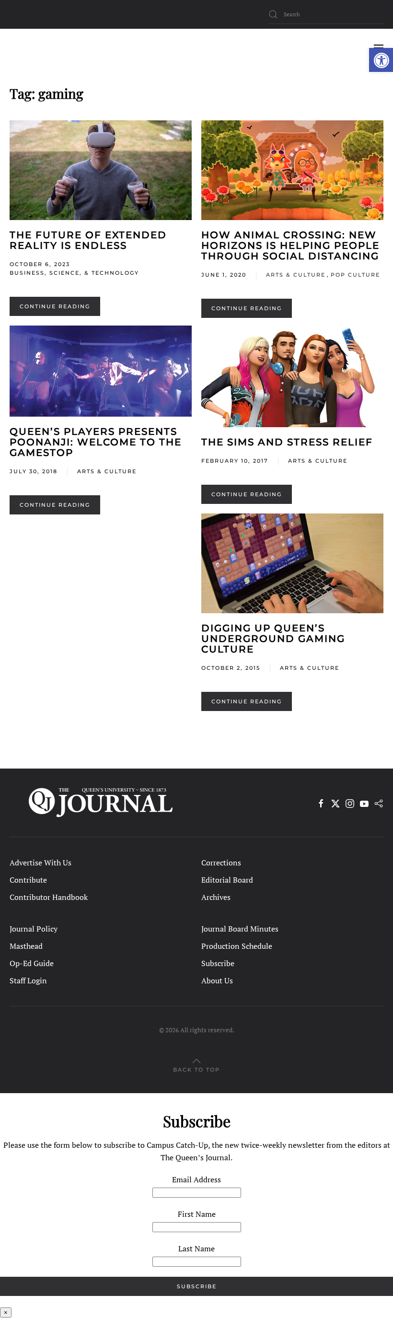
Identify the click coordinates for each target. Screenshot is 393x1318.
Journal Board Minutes (239, 928)
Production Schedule (236, 946)
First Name (197, 1214)
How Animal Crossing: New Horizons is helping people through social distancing (290, 245)
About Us (217, 980)
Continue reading (55, 306)
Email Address (196, 1179)
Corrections (221, 862)
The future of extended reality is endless (88, 240)
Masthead (26, 946)
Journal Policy (34, 928)
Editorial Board (227, 880)
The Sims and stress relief (287, 442)
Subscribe (217, 963)
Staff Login (28, 980)
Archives (216, 897)
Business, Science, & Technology (74, 272)
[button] (381, 60)
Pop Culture (355, 274)
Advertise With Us (40, 862)
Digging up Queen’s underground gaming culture (273, 638)
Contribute (28, 880)
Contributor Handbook (49, 897)
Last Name (196, 1248)
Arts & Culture (295, 274)
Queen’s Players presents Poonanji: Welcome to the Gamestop (96, 442)
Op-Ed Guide (32, 963)
